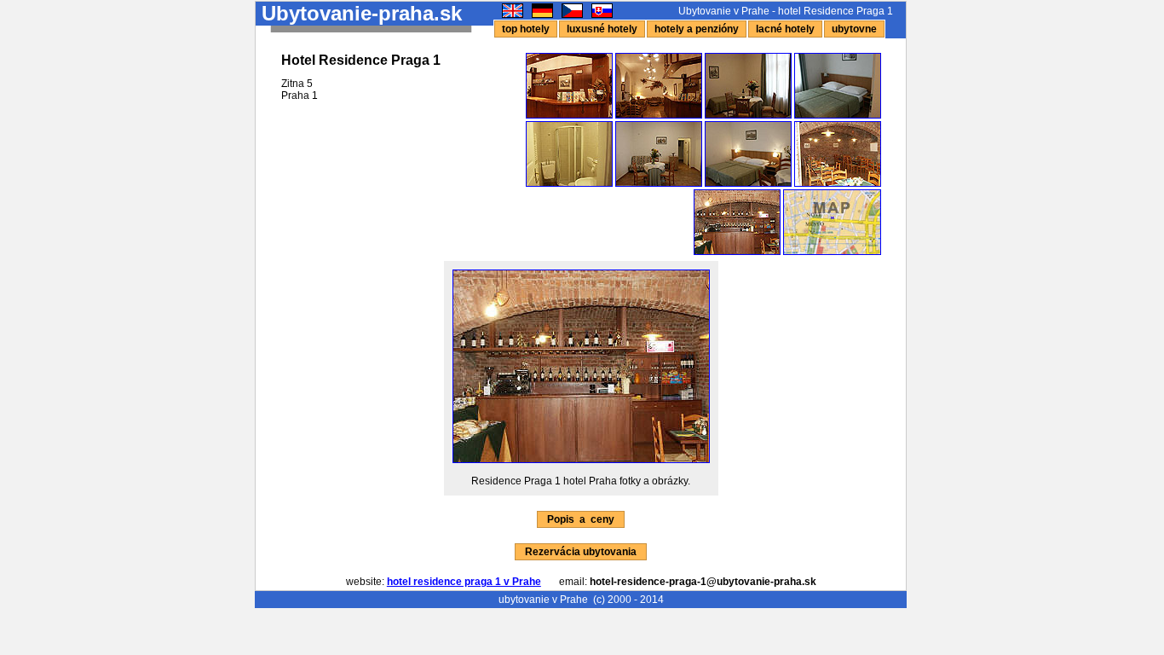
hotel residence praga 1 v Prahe (464, 582)
